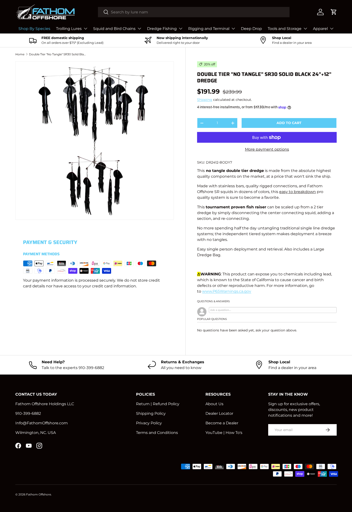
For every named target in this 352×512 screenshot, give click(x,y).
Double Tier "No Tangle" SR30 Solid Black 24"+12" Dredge (57, 54)
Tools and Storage (284, 28)
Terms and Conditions (157, 432)
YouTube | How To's (223, 432)
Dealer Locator (219, 413)
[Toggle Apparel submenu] (332, 28)
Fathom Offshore (38, 494)
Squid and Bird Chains (114, 28)
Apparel (320, 28)
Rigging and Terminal (208, 28)
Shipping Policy (151, 413)
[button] (334, 12)
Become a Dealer (221, 423)
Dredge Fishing (162, 28)
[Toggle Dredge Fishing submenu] (180, 28)
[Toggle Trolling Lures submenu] (85, 28)
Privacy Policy (149, 423)
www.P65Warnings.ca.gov (226, 291)
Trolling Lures (69, 28)
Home (19, 54)
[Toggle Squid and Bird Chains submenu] (139, 28)
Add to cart (289, 123)
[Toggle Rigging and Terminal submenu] (233, 28)
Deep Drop (251, 28)
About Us (214, 404)
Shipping (204, 99)
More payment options (267, 149)
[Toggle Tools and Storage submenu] (305, 28)
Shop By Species (34, 28)
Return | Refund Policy (157, 404)
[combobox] (194, 12)
